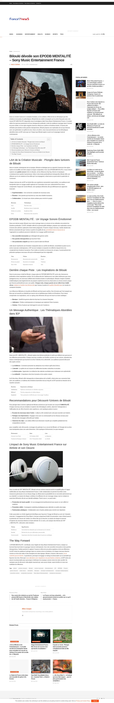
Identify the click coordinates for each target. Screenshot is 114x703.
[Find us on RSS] (104, 699)
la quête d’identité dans (55, 285)
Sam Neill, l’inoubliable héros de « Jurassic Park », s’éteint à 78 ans (40, 677)
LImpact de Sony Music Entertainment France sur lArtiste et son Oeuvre (31, 152)
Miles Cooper (15, 64)
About (10, 3)
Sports (55, 34)
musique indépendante (62, 570)
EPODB (60, 568)
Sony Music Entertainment (41, 573)
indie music (23, 570)
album (15, 568)
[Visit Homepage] (19, 18)
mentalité (30, 570)
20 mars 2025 (25, 64)
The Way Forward (16, 154)
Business (19, 34)
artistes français (23, 568)
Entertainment (30, 34)
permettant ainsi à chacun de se (55, 230)
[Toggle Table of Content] (48, 139)
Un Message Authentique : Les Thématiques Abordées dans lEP (28, 148)
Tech (61, 34)
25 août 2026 (34, 650)
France (66, 568)
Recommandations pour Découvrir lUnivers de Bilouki (26, 150)
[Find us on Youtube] (101, 699)
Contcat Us (38, 3)
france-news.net (16, 698)
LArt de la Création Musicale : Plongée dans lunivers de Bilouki (28, 141)
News (11, 34)
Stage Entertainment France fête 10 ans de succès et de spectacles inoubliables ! (39, 646)
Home (10, 51)
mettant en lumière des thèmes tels (24, 285)
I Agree (95, 700)
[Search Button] (104, 34)
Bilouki (31, 568)
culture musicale (39, 568)
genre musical (14, 570)
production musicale (26, 573)
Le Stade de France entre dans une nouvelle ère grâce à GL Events (18, 677)
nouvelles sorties (14, 573)
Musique (37, 570)
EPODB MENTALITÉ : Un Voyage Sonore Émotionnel (26, 144)
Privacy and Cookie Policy (83, 700)
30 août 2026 (13, 656)
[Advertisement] (73, 17)
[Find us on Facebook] (97, 699)
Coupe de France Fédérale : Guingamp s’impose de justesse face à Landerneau (95, 94)
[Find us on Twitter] (99, 699)
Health (40, 34)
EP (55, 568)
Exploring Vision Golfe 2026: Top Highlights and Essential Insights (95, 152)
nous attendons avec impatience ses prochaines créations (43, 558)
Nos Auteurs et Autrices (18, 3)
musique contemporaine (47, 570)
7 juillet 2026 (56, 683)
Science (47, 34)
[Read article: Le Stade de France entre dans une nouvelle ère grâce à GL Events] (19, 666)
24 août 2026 (56, 652)
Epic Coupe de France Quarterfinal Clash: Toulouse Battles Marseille (95, 161)
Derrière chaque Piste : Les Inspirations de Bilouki (25, 146)
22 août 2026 (34, 681)
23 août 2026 (13, 681)
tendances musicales (55, 573)
